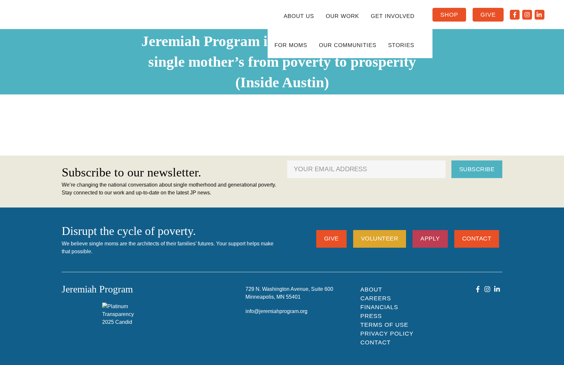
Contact (477, 238)
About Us (299, 16)
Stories (401, 45)
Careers (375, 298)
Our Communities (347, 45)
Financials (379, 307)
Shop (449, 14)
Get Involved (393, 16)
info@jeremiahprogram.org (276, 311)
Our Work (342, 16)
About (371, 289)
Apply (430, 238)
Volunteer (380, 238)
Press (371, 316)
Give (488, 14)
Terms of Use (384, 325)
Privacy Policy (387, 333)
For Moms (290, 45)
